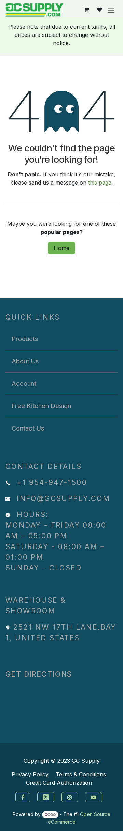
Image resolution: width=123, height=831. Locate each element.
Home (61, 248)
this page (99, 182)
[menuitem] (61, 339)
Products (25, 338)
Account (24, 383)
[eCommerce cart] (87, 10)
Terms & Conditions (81, 774)
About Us (25, 361)
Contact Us (28, 428)
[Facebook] (22, 796)
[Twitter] (46, 796)
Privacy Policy (30, 774)
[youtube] (94, 796)
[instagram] (71, 796)
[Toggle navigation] (111, 10)
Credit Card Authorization (59, 782)
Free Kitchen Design (41, 405)
